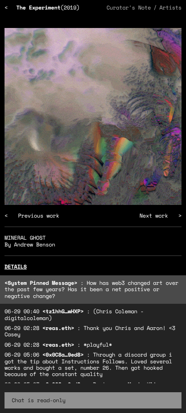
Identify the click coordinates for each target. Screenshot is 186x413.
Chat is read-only (38, 400)
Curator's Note (129, 7)
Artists (170, 7)
